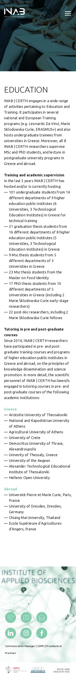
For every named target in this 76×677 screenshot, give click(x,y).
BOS (67, 671)
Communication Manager (20, 646)
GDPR (40, 646)
